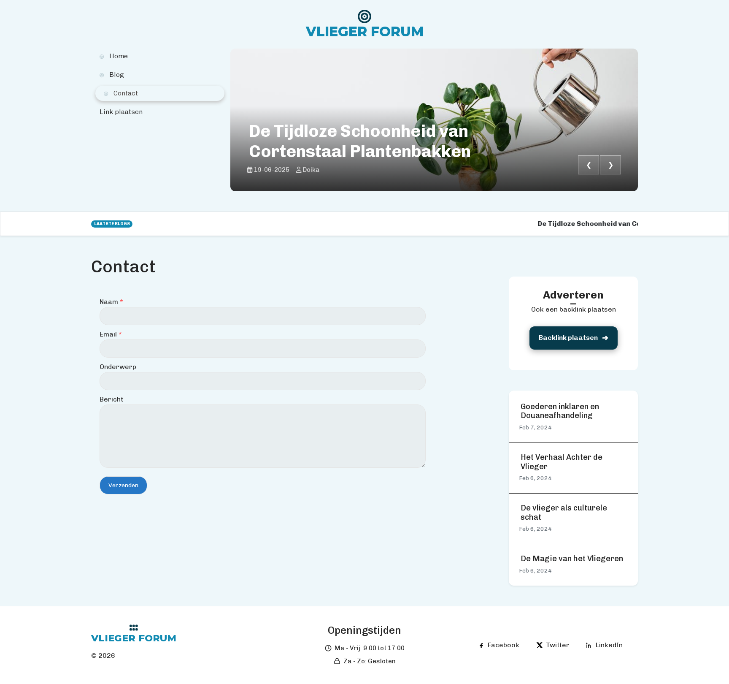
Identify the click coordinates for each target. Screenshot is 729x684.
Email (111, 334)
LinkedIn (609, 645)
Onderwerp (118, 367)
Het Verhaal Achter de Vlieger (561, 462)
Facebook (503, 645)
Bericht (111, 399)
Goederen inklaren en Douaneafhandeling (560, 411)
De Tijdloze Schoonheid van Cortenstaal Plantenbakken (360, 141)
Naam (111, 302)
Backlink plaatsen (568, 338)
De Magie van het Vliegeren (572, 558)
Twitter (558, 645)
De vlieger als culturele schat (564, 513)
